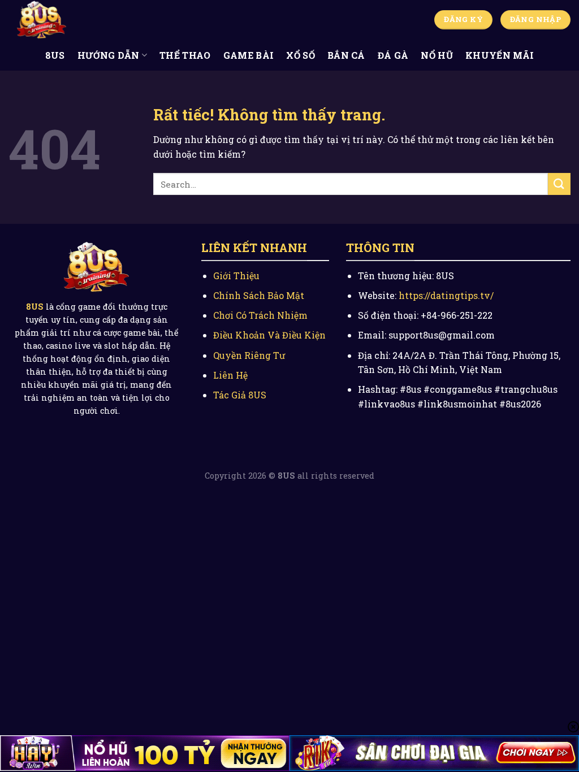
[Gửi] (559, 184)
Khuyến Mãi (499, 55)
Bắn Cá (346, 55)
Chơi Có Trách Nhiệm (260, 315)
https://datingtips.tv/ (446, 295)
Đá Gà (393, 55)
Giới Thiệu (236, 275)
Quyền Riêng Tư (249, 355)
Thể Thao (185, 55)
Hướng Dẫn (108, 55)
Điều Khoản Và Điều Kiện (269, 335)
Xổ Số (300, 55)
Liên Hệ (230, 375)
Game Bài (248, 55)
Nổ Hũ (437, 55)
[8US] (65, 20)
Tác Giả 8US (239, 395)
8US (55, 55)
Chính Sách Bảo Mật (258, 295)
